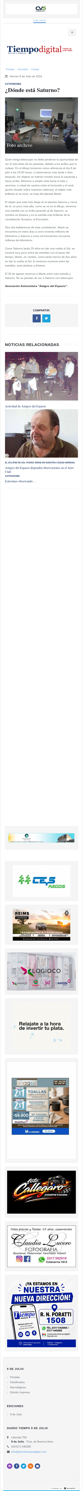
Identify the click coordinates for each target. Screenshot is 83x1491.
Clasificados (17, 1382)
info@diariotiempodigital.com (29, 1451)
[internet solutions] (63, 1488)
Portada (10, 69)
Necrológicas (18, 1387)
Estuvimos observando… (20, 481)
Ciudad (35, 69)
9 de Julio (39, 20)
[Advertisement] (41, 661)
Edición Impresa (20, 1392)
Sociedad (23, 69)
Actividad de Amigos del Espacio (25, 406)
